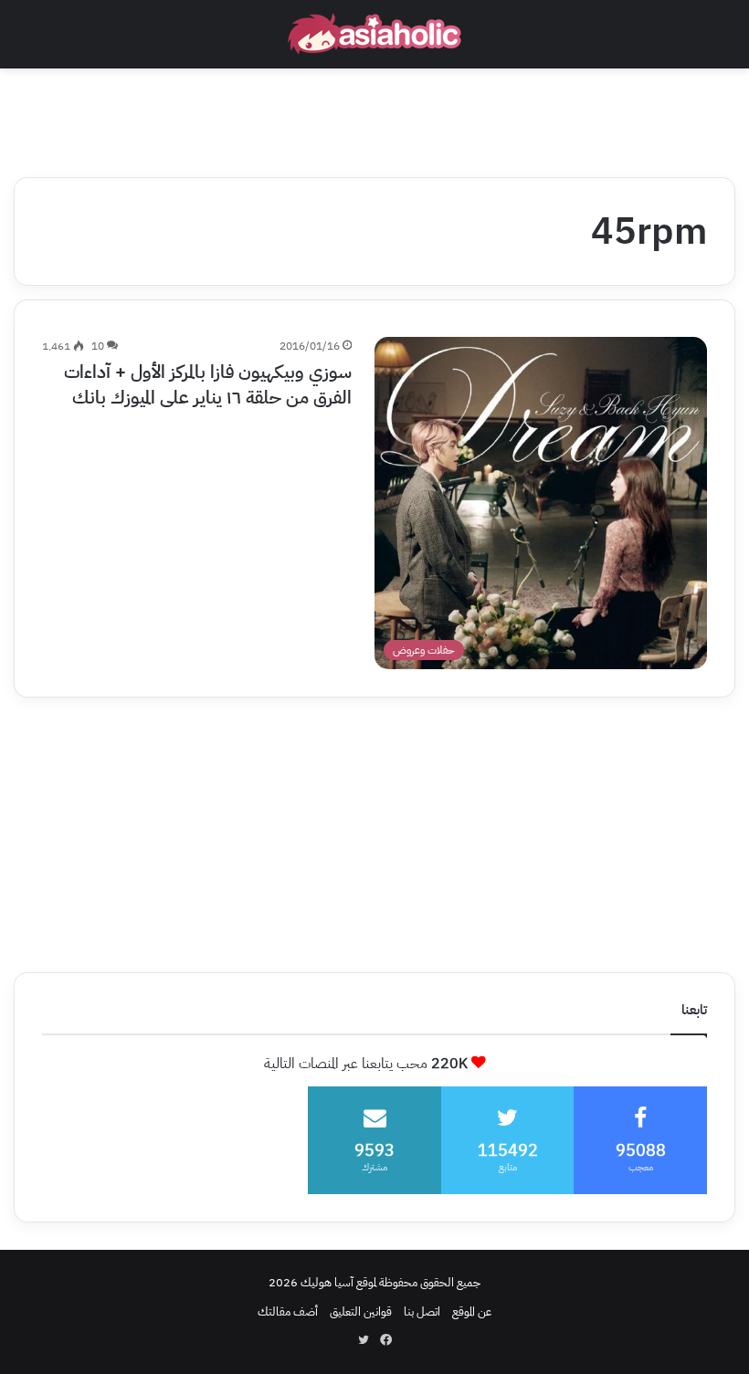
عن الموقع (471, 1311)
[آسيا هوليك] (374, 34)
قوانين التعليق (361, 1311)
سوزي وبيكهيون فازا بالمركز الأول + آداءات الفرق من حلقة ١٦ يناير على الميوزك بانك (208, 384)
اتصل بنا (422, 1311)
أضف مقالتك (288, 1311)
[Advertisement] (374, 117)
